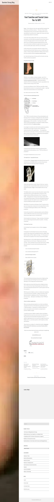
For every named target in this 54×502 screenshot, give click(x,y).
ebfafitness (35, 23)
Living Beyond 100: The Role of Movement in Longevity (34, 436)
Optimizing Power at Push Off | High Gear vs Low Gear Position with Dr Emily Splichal (36, 326)
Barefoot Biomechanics (28, 458)
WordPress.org (26, 489)
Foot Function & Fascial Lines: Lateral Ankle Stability (44, 365)
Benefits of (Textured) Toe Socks (29, 438)
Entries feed (26, 482)
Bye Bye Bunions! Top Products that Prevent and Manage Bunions (35, 440)
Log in (25, 479)
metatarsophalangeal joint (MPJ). (30, 80)
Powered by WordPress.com (36, 499)
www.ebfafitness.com (36, 334)
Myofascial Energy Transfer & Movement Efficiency (36, 365)
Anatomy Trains (28, 13)
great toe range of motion (41, 53)
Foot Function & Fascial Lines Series (40, 13)
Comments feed (26, 486)
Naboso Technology (27, 471)
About (50, 2)
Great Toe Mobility (36, 14)
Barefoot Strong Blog (8, 2)
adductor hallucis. (36, 124)
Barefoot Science (27, 460)
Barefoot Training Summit (28, 462)
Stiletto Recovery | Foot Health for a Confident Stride (33, 434)
